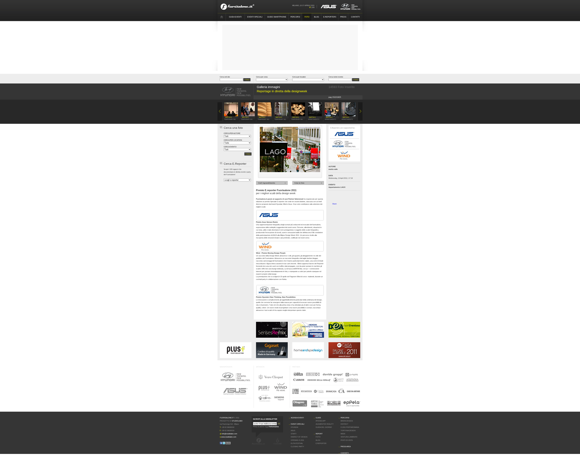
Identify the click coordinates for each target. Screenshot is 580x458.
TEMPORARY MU (230, 119)
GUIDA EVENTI (235, 17)
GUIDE (318, 418)
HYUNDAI (294, 427)
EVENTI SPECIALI (254, 17)
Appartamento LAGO (337, 187)
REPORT (319, 434)
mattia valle (333, 169)
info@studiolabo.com (229, 434)
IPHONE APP (320, 421)
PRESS (343, 17)
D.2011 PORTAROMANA (350, 427)
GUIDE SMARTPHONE (276, 17)
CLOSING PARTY (297, 446)
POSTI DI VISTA (347, 440)
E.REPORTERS (329, 17)
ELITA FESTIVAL (297, 443)
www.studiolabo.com (228, 437)
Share (334, 204)
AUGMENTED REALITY (325, 424)
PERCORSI (295, 17)
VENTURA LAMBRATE (349, 437)
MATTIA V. (228, 117)
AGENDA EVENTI (297, 418)
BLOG (316, 17)
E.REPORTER (321, 443)
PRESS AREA (346, 446)
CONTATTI (355, 17)
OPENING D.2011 (297, 440)
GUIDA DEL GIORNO (324, 427)
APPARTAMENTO (313, 119)
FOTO (306, 17)
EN (313, 7)
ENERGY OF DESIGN (299, 437)
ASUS (293, 430)
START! (293, 434)
